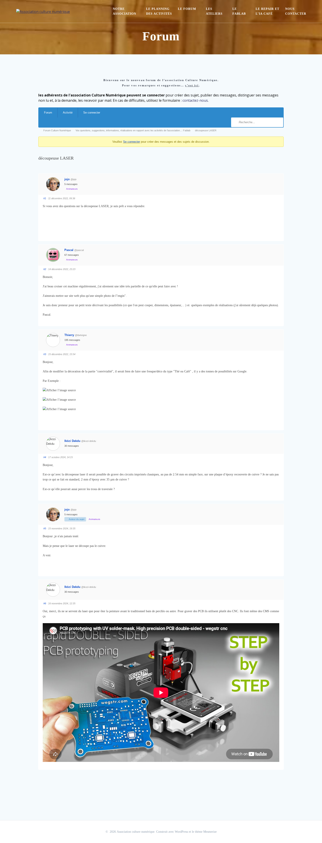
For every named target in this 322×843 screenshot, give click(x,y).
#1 (44, 198)
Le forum (187, 9)
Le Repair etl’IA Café (267, 11)
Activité (68, 112)
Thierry (69, 335)
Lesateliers (214, 11)
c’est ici (192, 85)
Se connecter (91, 112)
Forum (48, 112)
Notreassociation (124, 11)
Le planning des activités (159, 11)
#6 (44, 603)
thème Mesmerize (206, 831)
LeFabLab (239, 11)
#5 (44, 528)
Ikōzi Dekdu (72, 441)
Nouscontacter (295, 11)
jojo (67, 179)
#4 (44, 457)
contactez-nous (195, 100)
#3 (44, 354)
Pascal (68, 250)
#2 (44, 269)
